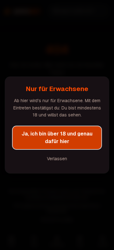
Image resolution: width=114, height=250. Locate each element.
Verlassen (57, 158)
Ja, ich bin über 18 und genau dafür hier (57, 137)
